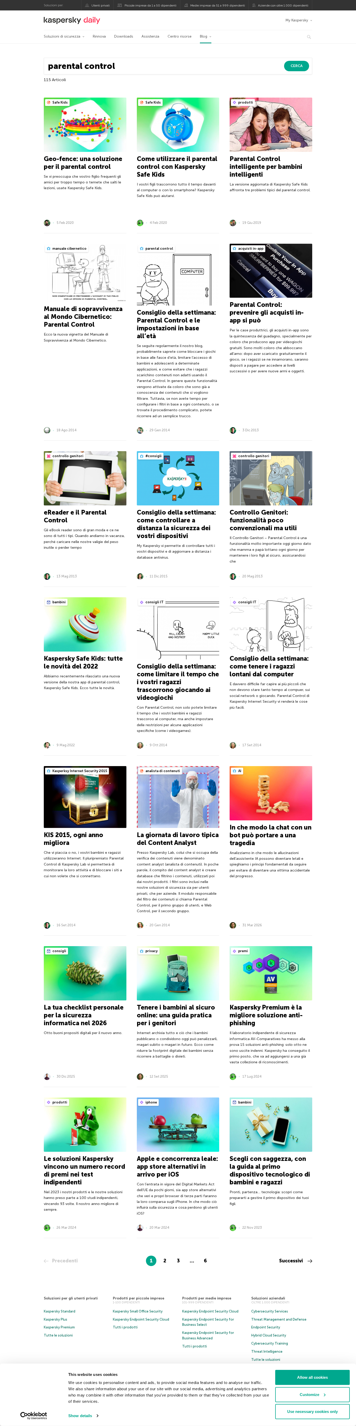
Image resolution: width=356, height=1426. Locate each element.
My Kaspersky (296, 20)
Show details (80, 1415)
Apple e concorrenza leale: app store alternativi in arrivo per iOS (177, 1166)
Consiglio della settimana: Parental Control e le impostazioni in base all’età (176, 324)
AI (239, 771)
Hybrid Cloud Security (268, 1335)
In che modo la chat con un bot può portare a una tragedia (270, 835)
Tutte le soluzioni (58, 1335)
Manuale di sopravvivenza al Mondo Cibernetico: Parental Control (83, 316)
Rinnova (99, 36)
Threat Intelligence (267, 1351)
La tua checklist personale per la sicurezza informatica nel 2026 (84, 1015)
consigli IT (154, 602)
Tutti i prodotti (125, 1327)
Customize (309, 1394)
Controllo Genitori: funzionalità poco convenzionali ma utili (263, 520)
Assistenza (150, 36)
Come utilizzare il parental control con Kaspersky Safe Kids (177, 166)
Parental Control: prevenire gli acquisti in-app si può (267, 312)
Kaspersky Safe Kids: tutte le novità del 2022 (83, 662)
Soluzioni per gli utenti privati (71, 1298)
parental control (159, 248)
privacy (151, 951)
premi (242, 951)
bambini (59, 602)
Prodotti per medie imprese (206, 1298)
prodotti (245, 102)
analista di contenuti (162, 771)
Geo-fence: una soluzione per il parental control (83, 162)
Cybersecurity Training (269, 1343)
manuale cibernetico (69, 248)
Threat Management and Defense (278, 1319)
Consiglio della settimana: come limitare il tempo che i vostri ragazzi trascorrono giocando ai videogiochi (178, 682)
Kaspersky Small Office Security (138, 1311)
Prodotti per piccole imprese (138, 1298)
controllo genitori (67, 456)
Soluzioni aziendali (268, 1298)
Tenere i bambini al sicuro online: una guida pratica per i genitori (176, 1015)
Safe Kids (60, 102)
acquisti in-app (250, 248)
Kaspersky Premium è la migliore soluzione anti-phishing (266, 1015)
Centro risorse (180, 36)
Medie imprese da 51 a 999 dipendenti (217, 5)
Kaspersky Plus (55, 1319)
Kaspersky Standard (59, 1311)
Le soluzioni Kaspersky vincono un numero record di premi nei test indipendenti (84, 1170)
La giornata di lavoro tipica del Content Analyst (178, 838)
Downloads (123, 36)
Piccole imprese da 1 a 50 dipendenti (150, 5)
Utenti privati (100, 5)
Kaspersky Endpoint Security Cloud (141, 1319)
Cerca (297, 66)
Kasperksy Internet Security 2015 (79, 771)
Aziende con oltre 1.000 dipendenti (283, 5)
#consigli (153, 456)
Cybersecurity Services (269, 1311)
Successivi (291, 1261)
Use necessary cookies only (312, 1411)
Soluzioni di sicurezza (62, 36)
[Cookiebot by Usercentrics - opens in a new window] (34, 1416)
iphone (151, 1102)
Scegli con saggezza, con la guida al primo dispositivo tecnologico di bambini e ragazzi (270, 1170)
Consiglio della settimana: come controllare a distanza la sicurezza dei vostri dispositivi (176, 524)
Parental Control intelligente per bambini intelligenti (266, 166)
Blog (203, 36)
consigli (59, 951)
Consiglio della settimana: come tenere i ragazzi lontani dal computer (269, 666)
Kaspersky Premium (59, 1327)
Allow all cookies (312, 1377)
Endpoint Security (265, 1327)
